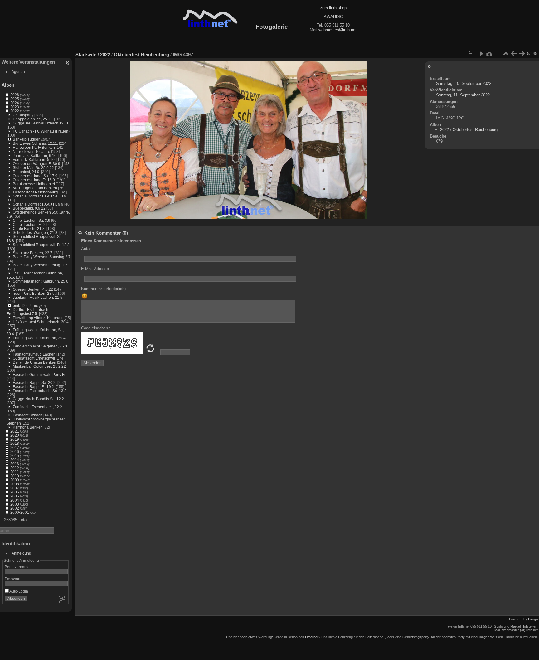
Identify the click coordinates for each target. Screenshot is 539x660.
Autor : (87, 248)
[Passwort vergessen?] (62, 600)
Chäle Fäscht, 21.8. (29, 228)
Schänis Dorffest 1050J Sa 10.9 (39, 196)
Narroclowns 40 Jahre (31, 151)
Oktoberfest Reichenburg (35, 192)
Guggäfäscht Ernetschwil (34, 358)
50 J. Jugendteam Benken (35, 188)
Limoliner (311, 637)
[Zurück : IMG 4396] (514, 54)
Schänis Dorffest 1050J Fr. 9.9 (38, 204)
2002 (14, 508)
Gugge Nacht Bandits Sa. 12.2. (39, 399)
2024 (14, 103)
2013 (14, 464)
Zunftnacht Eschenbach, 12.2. (38, 407)
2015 (14, 456)
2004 (14, 500)
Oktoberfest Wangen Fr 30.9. (37, 164)
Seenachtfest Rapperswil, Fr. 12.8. (41, 245)
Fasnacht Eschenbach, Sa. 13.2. (40, 391)
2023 (14, 107)
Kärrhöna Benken (28, 427)
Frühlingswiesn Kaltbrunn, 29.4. (39, 338)
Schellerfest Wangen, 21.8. (35, 233)
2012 (14, 468)
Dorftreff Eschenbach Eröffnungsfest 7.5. (27, 312)
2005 (14, 496)
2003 (14, 504)
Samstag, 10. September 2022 (463, 83)
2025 (14, 99)
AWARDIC (333, 16)
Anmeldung (21, 553)
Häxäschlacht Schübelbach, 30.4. (41, 322)
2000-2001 (19, 512)
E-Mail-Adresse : (96, 268)
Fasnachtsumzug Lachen (34, 354)
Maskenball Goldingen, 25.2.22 (39, 366)
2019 (14, 439)
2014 (14, 460)
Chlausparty (23, 115)
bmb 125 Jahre (25, 305)
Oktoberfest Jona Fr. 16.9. (34, 180)
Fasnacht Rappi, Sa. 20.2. (34, 383)
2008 (14, 484)
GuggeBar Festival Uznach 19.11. (41, 123)
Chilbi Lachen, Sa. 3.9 (31, 220)
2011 (14, 472)
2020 (14, 435)
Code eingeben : (95, 328)
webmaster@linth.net (337, 29)
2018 (14, 443)
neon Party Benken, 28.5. (34, 293)
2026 (14, 95)
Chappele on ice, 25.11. (33, 119)
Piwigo (533, 619)
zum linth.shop (333, 8)
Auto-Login (18, 591)
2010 (14, 476)
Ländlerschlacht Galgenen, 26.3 (40, 346)
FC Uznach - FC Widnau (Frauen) (41, 131)
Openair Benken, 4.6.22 (33, 289)
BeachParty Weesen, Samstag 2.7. (42, 257)
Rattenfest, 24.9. (26, 172)
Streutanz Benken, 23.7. (33, 253)
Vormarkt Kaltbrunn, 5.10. (34, 160)
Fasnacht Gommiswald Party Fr (39, 374)
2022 (14, 111)
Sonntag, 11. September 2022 (463, 95)
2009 (14, 480)
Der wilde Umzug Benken (34, 362)
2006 (14, 492)
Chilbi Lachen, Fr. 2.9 (31, 224)
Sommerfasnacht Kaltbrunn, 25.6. (41, 281)
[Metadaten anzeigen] (489, 54)
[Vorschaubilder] (506, 54)
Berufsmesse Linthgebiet (34, 184)
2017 (14, 447)
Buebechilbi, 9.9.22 (29, 208)
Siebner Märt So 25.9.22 (33, 168)
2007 (14, 488)
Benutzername (17, 567)
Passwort (12, 579)
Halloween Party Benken (34, 147)
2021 (14, 431)
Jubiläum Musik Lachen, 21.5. (38, 297)
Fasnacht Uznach (27, 415)
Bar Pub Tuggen (27, 139)
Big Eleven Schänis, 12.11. (35, 143)
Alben (8, 85)
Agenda (18, 72)
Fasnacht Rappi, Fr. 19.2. (34, 387)
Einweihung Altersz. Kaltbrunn (38, 318)
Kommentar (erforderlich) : (104, 288)
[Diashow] (481, 54)
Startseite (85, 54)
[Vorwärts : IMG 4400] (522, 54)
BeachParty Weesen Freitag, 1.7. (40, 265)
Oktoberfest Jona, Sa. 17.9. (35, 176)
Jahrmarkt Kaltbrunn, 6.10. (35, 155)
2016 (14, 451)
